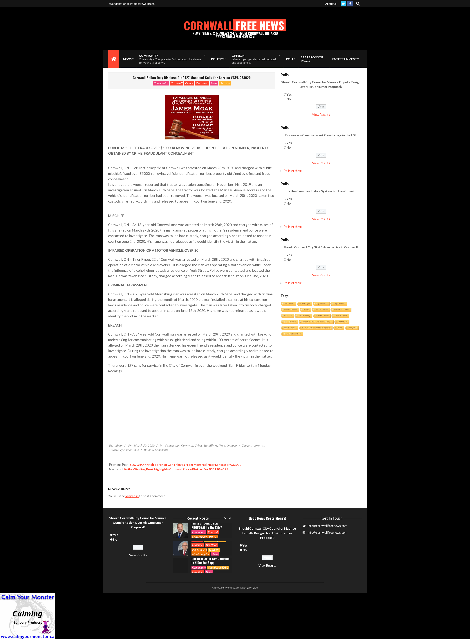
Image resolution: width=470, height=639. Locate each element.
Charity (306, 310)
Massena (288, 316)
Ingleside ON (199, 537)
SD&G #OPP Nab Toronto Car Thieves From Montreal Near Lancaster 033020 (185, 465)
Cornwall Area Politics (205, 524)
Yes (289, 94)
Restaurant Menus (341, 310)
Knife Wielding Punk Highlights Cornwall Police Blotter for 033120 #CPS (176, 469)
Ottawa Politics (322, 316)
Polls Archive (293, 171)
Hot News (211, 532)
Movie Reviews (341, 316)
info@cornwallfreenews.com (327, 532)
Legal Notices (322, 304)
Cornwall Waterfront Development (316, 328)
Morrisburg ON (200, 542)
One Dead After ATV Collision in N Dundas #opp (210, 548)
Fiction (339, 328)
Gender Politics (321, 310)
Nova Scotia (289, 304)
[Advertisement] (191, 403)
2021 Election (290, 322)
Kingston (214, 537)
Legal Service (339, 304)
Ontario (225, 83)
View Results (321, 114)
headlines (132, 450)
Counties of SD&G (218, 555)
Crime (189, 83)
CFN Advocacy (304, 316)
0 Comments (160, 450)
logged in (132, 496)
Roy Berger (305, 304)
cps (122, 450)
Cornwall (177, 83)
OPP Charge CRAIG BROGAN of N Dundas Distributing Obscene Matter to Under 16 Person (209, 565)
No (289, 99)
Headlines (202, 83)
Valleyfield (352, 328)
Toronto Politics (290, 310)
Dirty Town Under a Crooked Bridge (317, 322)
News (214, 83)
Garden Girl (342, 322)
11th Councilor (290, 328)
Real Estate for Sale (292, 334)
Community (160, 83)
